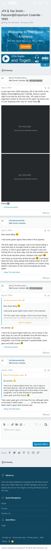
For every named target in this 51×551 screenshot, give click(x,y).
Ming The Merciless (11, 22)
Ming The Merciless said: (14, 375)
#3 (49, 296)
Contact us (5, 513)
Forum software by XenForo (25, 548)
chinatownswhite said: (13, 300)
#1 (49, 88)
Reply (47, 213)
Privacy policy (32, 537)
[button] (4, 3)
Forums (4, 508)
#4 (49, 370)
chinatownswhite (16, 220)
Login (3, 525)
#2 (49, 230)
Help (42, 537)
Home (3, 503)
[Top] (9, 541)
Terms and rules (19, 537)
